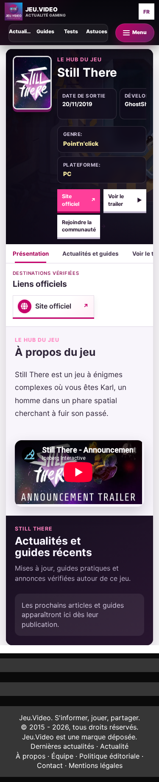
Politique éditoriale (109, 756)
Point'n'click (80, 143)
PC (67, 173)
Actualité (114, 746)
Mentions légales (96, 765)
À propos (30, 756)
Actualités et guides (90, 253)
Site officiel (79, 200)
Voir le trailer (125, 200)
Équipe (62, 756)
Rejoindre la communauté (81, 226)
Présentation (31, 253)
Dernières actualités (62, 746)
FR (146, 12)
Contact (50, 765)
